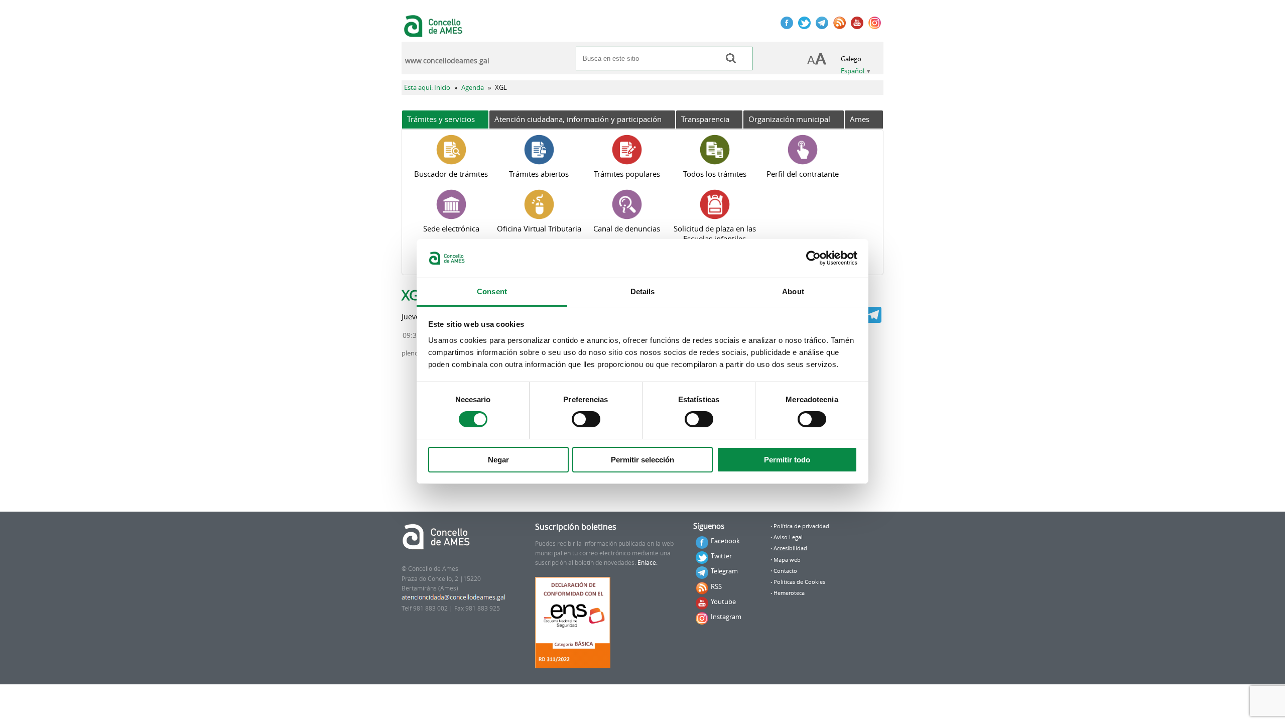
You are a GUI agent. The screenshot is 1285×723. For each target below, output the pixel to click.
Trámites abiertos (539, 174)
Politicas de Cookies (799, 581)
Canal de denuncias (626, 228)
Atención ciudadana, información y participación (578, 119)
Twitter (721, 555)
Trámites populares (627, 174)
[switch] (586, 419)
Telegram (724, 570)
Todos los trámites (714, 174)
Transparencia (705, 119)
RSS (716, 586)
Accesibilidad (790, 548)
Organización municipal (789, 119)
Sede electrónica (451, 228)
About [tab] (793, 291)
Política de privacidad (801, 526)
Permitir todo (787, 459)
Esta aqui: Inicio (427, 87)
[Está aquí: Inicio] (434, 32)
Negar (498, 459)
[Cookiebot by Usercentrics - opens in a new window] (813, 258)
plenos (412, 353)
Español (852, 71)
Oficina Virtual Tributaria (539, 228)
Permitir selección (642, 459)
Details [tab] (642, 291)
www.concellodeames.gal (447, 60)
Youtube (723, 601)
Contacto (785, 570)
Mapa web (787, 559)
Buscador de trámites (451, 174)
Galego (851, 59)
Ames (859, 119)
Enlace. (647, 562)
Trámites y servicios (441, 119)
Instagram (726, 616)
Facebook (725, 540)
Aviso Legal (788, 537)
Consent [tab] (492, 291)
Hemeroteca (789, 592)
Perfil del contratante (802, 174)
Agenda (472, 87)
